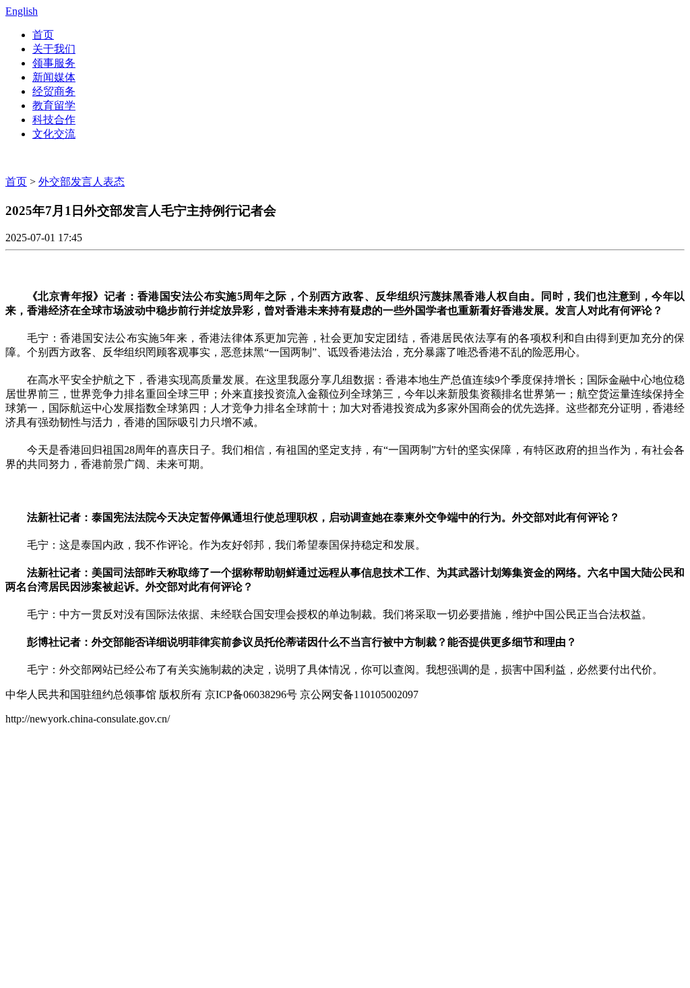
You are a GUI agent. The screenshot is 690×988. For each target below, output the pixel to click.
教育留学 (53, 105)
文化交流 (53, 134)
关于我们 (53, 49)
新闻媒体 (53, 77)
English (21, 11)
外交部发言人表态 (81, 181)
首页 (43, 34)
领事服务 (53, 63)
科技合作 (53, 119)
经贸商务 (53, 91)
